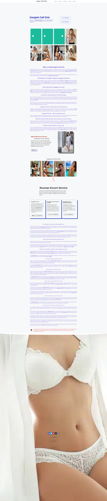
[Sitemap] (58, 433)
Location (74, 1)
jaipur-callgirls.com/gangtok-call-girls (37, 234)
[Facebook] (49, 433)
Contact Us (65, 1)
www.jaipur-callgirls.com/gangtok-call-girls (64, 227)
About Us (60, 1)
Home (56, 1)
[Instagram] (56, 433)
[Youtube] (53, 433)
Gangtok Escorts (32, 312)
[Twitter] (51, 433)
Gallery (70, 1)
